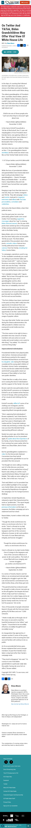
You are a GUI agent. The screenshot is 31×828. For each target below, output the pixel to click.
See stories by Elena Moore (20, 704)
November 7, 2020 (15, 166)
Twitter (5, 784)
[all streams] (28, 826)
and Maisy (5, 153)
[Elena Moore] (5, 688)
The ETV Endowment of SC (10, 773)
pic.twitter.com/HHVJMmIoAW (18, 160)
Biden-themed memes (9, 223)
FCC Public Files (7, 776)
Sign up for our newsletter (10, 805)
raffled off (16, 403)
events (7, 197)
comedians (15, 202)
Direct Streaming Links (9, 769)
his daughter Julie (8, 362)
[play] (3, 826)
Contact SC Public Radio (9, 791)
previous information (9, 507)
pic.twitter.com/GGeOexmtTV (15, 564)
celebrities (5, 204)
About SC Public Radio (9, 787)
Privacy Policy (7, 802)
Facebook (6, 780)
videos (25, 195)
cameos (4, 248)
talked (14, 199)
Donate (25, 2)
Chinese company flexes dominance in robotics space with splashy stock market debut (14, 734)
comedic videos (11, 243)
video (3, 454)
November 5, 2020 (15, 124)
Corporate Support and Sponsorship (13, 795)
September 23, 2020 (15, 570)
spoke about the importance (17, 439)
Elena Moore (10, 43)
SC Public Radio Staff (9, 798)
